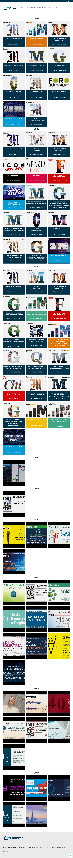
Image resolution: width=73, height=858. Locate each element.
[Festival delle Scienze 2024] (59, 415)
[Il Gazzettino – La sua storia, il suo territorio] (14, 757)
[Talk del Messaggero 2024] (14, 282)
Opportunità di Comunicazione (43, 7)
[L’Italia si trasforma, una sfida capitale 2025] (14, 251)
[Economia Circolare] (59, 592)
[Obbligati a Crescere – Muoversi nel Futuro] (36, 535)
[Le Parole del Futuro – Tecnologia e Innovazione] (59, 730)
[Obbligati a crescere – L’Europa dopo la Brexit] (59, 788)
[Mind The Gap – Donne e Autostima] (59, 646)
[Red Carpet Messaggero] (14, 60)
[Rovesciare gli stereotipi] (36, 415)
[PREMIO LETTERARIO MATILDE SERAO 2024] (36, 335)
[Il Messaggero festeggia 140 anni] (59, 703)
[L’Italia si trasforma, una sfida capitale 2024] (36, 388)
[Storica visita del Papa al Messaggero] (14, 703)
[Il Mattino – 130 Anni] (14, 473)
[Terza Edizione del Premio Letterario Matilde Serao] (36, 592)
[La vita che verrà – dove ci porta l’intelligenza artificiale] (59, 388)
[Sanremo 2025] (59, 251)
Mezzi (28, 7)
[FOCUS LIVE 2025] (59, 171)
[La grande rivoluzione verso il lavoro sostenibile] (36, 308)
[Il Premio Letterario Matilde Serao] (36, 730)
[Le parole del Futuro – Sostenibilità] (14, 730)
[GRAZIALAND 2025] (36, 171)
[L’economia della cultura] (59, 224)
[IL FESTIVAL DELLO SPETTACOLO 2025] (14, 197)
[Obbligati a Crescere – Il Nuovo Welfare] (59, 535)
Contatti (56, 7)
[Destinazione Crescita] (14, 87)
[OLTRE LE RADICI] (59, 60)
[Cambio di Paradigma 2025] (36, 197)
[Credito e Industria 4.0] (14, 646)
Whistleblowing (23, 853)
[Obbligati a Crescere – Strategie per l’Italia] (36, 646)
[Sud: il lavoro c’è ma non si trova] (59, 619)
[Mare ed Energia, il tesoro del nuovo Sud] (59, 362)
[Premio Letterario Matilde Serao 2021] (14, 504)
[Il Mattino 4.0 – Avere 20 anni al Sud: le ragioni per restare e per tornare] (14, 788)
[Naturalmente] (14, 592)
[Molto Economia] (36, 34)
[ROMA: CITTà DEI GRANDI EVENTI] (36, 114)
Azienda (23, 7)
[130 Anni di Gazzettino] (14, 814)
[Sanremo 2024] (14, 442)
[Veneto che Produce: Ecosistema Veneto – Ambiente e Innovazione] (14, 308)
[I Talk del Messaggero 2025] (14, 144)
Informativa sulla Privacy (15, 853)
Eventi (33, 7)
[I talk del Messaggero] (14, 34)
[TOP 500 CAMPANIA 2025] (36, 144)
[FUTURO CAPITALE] (36, 87)
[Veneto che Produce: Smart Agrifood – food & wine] (14, 415)
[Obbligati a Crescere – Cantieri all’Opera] (14, 561)
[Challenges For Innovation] (14, 672)
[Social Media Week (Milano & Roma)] (36, 814)
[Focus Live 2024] (59, 308)
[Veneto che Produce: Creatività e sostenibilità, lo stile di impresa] (14, 362)
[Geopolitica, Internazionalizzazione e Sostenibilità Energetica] (36, 251)
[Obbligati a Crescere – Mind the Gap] (14, 535)
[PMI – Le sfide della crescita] (36, 619)
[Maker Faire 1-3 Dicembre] (36, 788)
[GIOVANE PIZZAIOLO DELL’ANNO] (59, 34)
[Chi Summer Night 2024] (14, 388)
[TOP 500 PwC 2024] (36, 282)
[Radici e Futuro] (59, 197)
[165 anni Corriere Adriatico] (36, 224)
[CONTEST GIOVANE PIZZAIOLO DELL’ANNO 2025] (59, 144)
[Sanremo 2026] (14, 114)
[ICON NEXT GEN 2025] (14, 171)
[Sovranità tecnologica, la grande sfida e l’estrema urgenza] (59, 335)
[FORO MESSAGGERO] (59, 87)
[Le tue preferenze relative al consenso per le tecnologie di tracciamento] (70, 855)
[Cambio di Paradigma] (36, 60)
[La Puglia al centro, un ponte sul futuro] (36, 362)
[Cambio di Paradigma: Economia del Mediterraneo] (14, 224)
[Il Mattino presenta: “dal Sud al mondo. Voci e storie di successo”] (36, 703)
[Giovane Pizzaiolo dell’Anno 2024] (59, 282)
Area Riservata (25, 11)
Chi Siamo (5, 853)
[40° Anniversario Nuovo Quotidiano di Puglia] (14, 619)
